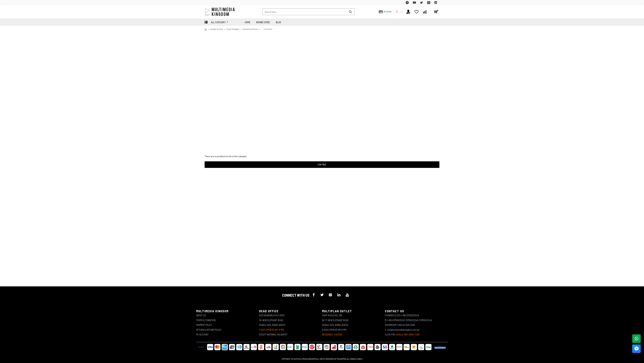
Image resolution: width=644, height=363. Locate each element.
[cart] (436, 11)
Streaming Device (250, 29)
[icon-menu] (313, 294)
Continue (322, 164)
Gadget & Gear (216, 29)
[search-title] (350, 12)
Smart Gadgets (232, 29)
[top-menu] (207, 2)
